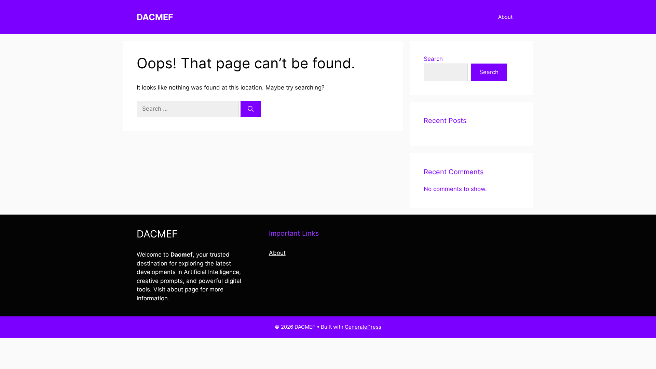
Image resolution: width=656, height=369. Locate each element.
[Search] (251, 109)
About (505, 17)
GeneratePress (363, 327)
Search (433, 58)
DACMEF (155, 17)
